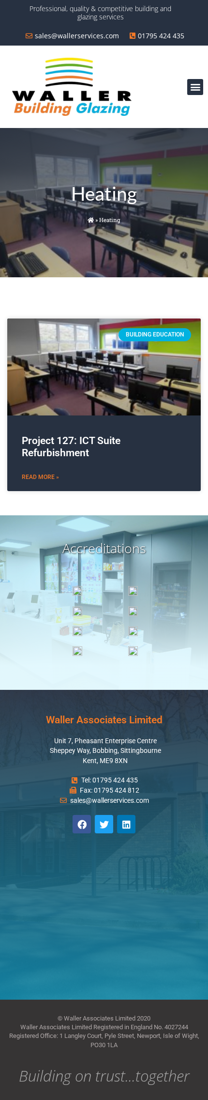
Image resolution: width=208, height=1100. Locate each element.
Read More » (40, 477)
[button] (195, 87)
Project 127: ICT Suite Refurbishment (71, 447)
